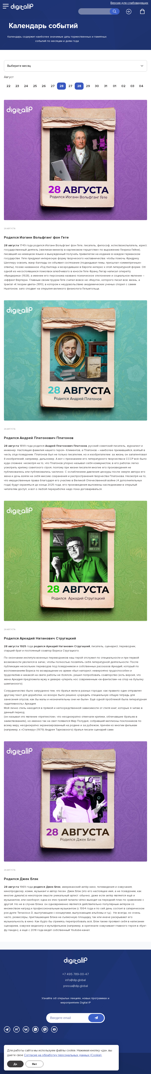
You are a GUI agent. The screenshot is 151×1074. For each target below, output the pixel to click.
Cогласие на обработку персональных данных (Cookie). (63, 1055)
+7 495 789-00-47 (75, 974)
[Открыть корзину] (142, 11)
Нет (34, 1064)
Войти (130, 11)
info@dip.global (75, 980)
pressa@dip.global (75, 986)
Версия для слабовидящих (129, 3)
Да (15, 1064)
